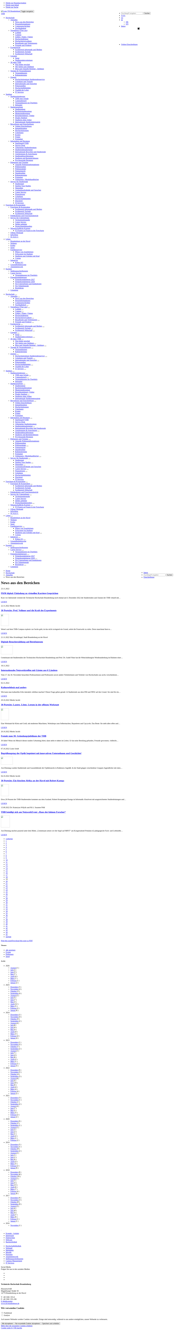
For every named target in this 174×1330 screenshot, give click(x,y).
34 (7, 911)
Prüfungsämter (20, 169)
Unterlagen (19, 133)
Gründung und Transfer (24, 82)
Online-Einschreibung (23, 126)
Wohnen (13, 243)
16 (7, 873)
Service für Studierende (19, 458)
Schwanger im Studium (24, 254)
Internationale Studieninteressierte (27, 122)
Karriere (9, 545)
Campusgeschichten (22, 26)
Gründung (19, 196)
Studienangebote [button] (16, 107)
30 (7, 903)
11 (6, 862)
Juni (12, 972)
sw (122, 18)
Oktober (13, 991)
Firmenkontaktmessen (18, 554)
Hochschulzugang (22, 130)
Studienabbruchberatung (24, 156)
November (14, 989)
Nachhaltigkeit (20, 28)
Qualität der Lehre (22, 90)
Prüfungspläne (20, 167)
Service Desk (20, 145)
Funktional (8, 1313)
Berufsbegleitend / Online (24, 116)
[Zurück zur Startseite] (10, 11)
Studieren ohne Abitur (23, 120)
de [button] (122, 20)
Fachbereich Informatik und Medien (28, 50)
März (12, 978)
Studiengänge (20, 109)
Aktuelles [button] (14, 20)
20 (7, 881)
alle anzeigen (10, 950)
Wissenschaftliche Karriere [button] (20, 228)
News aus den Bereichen (24, 22)
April (12, 976)
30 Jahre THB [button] (15, 62)
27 (7, 896)
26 (7, 894)
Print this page (6, 941)
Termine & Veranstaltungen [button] (20, 71)
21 (7, 883)
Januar (13, 983)
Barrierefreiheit (11, 1242)
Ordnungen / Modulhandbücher (27, 179)
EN (127, 24)
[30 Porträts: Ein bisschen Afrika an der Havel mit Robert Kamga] (5, 795)
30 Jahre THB (15, 339)
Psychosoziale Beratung (24, 160)
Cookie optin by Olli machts (11, 1328)
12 (7, 864)
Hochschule (10, 294)
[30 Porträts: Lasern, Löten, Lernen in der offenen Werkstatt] (5, 719)
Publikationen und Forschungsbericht (24, 216)
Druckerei (19, 201)
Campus (18, 35)
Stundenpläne (20, 173)
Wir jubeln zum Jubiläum (24, 67)
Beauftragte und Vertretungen (26, 43)
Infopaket (18, 105)
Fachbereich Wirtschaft (23, 54)
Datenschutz (10, 1238)
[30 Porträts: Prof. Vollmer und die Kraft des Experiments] (5, 625)
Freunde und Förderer (23, 45)
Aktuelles (14, 296)
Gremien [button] (13, 56)
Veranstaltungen (21, 73)
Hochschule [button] (10, 18)
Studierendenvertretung (24, 60)
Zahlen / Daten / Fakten (24, 37)
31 (7, 905)
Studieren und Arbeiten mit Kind (27, 256)
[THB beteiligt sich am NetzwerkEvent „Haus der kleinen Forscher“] (5, 827)
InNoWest (14, 235)
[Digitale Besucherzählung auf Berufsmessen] (7, 654)
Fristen (17, 137)
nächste (8, 937)
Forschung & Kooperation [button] (15, 205)
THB (3, 14)
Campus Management (14, 1261)
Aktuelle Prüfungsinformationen (27, 165)
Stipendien (19, 188)
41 (7, 926)
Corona (18, 258)
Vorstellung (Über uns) (18, 307)
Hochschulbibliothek (23, 88)
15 (7, 871)
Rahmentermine (21, 75)
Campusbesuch (21, 101)
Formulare (19, 139)
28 (7, 898)
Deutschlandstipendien (23, 226)
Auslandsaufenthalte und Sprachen (28, 190)
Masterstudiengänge (22, 113)
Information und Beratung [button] (20, 141)
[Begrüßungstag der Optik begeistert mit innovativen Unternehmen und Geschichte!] (7, 764)
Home (8, 571)
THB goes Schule (22, 99)
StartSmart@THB (22, 143)
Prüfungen (9, 954)
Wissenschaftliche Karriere (20, 505)
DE (127, 22)
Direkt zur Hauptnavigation (16, 3)
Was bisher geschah (22, 65)
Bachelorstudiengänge (23, 111)
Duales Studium (21, 118)
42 (7, 928)
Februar (13, 981)
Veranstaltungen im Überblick (26, 103)
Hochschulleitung (21, 39)
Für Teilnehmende (22, 286)
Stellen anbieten (21, 224)
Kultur (12, 245)
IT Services (19, 92)
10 (7, 860)
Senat (17, 58)
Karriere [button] (9, 269)
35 (7, 913)
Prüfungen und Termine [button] (19, 162)
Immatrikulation (21, 128)
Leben (8, 516)
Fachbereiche (15, 324)
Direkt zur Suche (12, 7)
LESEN (4, 602)
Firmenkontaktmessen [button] (18, 277)
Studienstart (19, 184)
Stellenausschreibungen (19, 271)
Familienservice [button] (16, 250)
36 (7, 915)
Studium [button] (9, 94)
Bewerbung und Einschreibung (22, 401)
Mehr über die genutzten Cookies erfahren (16, 1326)
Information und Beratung (20, 418)
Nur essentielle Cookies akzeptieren (27, 1323)
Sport (12, 248)
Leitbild (18, 33)
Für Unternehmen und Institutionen (28, 284)
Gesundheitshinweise (18, 265)
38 (7, 920)
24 (7, 890)
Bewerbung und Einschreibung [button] (22, 124)
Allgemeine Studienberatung (25, 148)
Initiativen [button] (14, 260)
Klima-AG (19, 262)
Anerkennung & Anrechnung (26, 154)
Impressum (10, 1236)
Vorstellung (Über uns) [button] (18, 30)
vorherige (9, 839)
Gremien (13, 332)
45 (7, 935)
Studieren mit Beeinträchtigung (26, 158)
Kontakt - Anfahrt (12, 1233)
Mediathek (10, 1250)
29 (7, 901)
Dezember (14, 987)
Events (8, 952)
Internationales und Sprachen (26, 84)
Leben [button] (8, 239)
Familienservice (16, 526)
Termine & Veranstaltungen (20, 347)
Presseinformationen (22, 24)
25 (7, 892)
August (13, 968)
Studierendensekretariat (24, 150)
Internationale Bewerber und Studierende (30, 152)
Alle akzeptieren (7, 1323)
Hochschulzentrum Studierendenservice (30, 79)
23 (7, 888)
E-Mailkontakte (7, 1301)
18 (7, 877)
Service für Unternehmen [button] (19, 218)
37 (7, 918)
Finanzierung (20, 194)
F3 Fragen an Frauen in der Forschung (29, 231)
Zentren (13, 354)
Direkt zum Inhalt (12, 5)
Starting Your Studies (23, 186)
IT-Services (19, 203)
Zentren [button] (13, 77)
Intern (123, 26)
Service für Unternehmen (19, 494)
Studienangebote (16, 384)
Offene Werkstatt (16, 233)
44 (7, 932)
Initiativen (14, 537)
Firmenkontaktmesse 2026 (25, 282)
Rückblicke (19, 288)
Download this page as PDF (22, 941)
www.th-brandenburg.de (10, 1303)
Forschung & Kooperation (15, 482)
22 (7, 886)
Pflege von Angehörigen (24, 252)
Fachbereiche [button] (15, 47)
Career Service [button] (15, 273)
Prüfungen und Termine (19, 439)
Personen (9, 1254)
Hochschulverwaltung (23, 41)
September (14, 993)
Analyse (7, 1315)
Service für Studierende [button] (19, 182)
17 (7, 875)
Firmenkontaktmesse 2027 (25, 280)
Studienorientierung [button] (17, 96)
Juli (11, 970)
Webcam (9, 1240)
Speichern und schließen (50, 1323)
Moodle (8, 1252)
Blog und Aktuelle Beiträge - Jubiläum (29, 69)
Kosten (17, 135)
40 (7, 924)
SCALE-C (14, 237)
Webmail (9, 1248)
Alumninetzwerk (16, 267)
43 (7, 930)
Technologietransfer (22, 220)
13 (7, 866)
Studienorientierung (17, 373)
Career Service (20, 192)
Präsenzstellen (20, 86)
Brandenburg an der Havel (20, 241)
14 (7, 869)
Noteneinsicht (20, 171)
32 (7, 907)
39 (7, 922)
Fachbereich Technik (23, 52)
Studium (9, 371)
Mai (12, 974)
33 (7, 909)
